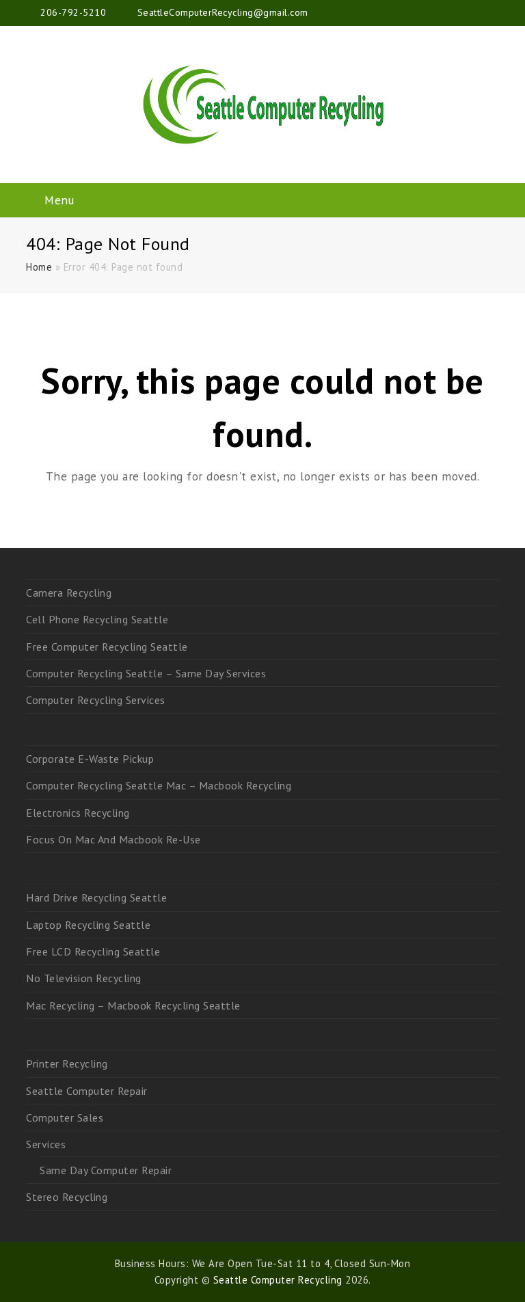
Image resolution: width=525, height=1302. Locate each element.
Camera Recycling (68, 592)
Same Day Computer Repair (106, 1170)
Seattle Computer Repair (87, 1091)
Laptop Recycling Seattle (88, 925)
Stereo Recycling (66, 1197)
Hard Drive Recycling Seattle (96, 897)
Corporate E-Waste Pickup (90, 758)
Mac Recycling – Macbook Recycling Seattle (133, 1005)
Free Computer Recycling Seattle (107, 646)
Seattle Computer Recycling (277, 1279)
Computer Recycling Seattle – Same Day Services (146, 673)
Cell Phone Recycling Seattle (97, 619)
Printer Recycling (67, 1063)
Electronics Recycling (78, 812)
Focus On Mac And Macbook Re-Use (113, 839)
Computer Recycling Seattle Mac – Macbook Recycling (158, 785)
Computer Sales (64, 1117)
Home (39, 266)
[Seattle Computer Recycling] (262, 104)
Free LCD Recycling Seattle (93, 951)
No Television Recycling (84, 978)
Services (46, 1144)
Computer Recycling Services (95, 700)
